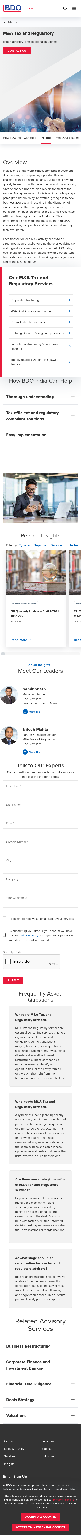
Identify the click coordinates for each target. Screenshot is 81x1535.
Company (12, 879)
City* (9, 860)
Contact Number (17, 842)
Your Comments (16, 897)
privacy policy (29, 935)
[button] (17, 50)
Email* (10, 823)
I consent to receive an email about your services (41, 919)
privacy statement (63, 1500)
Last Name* (13, 804)
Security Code (12, 952)
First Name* (13, 786)
